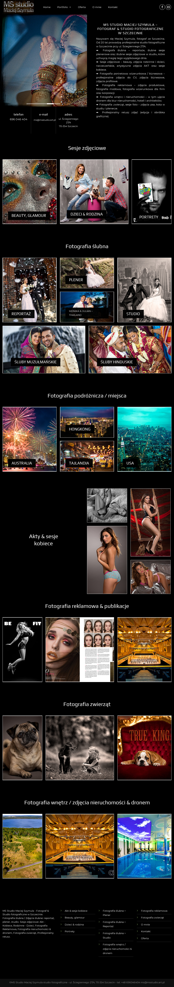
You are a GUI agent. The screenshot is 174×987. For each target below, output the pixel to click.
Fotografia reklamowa (154, 910)
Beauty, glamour (75, 917)
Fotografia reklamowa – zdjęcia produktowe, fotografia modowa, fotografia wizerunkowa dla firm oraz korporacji (130, 89)
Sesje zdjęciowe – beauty (116, 61)
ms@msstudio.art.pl (45, 120)
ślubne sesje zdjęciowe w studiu (136, 54)
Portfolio (62, 7)
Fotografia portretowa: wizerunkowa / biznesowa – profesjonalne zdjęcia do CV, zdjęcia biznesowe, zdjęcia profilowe (130, 77)
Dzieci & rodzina (74, 924)
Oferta (82, 7)
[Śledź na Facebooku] (162, 7)
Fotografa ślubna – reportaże (124, 50)
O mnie (96, 7)
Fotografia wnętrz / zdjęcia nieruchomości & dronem (117, 949)
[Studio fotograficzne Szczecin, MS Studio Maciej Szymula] (19, 7)
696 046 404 (18, 119)
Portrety (70, 931)
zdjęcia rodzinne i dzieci (148, 61)
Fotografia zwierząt (152, 917)
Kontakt (113, 7)
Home (46, 7)
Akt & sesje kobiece (76, 910)
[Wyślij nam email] (168, 7)
